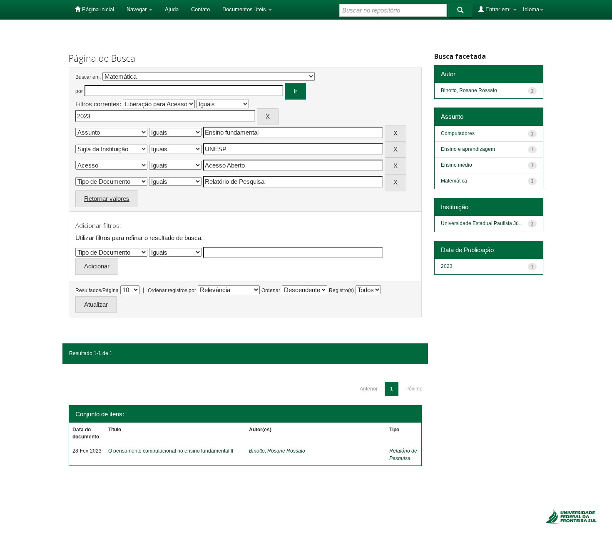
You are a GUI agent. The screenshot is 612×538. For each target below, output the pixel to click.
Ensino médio (456, 165)
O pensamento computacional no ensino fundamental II (170, 451)
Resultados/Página (97, 290)
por (79, 91)
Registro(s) (341, 290)
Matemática (454, 181)
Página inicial (97, 9)
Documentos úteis (245, 9)
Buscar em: (88, 77)
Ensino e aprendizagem (468, 149)
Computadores (458, 133)
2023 (447, 266)
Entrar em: (498, 9)
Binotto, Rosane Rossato (277, 451)
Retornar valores (106, 198)
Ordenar (270, 290)
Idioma (531, 9)
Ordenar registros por (172, 290)
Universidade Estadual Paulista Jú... (481, 223)
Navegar (137, 9)
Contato (200, 9)
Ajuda (172, 9)
